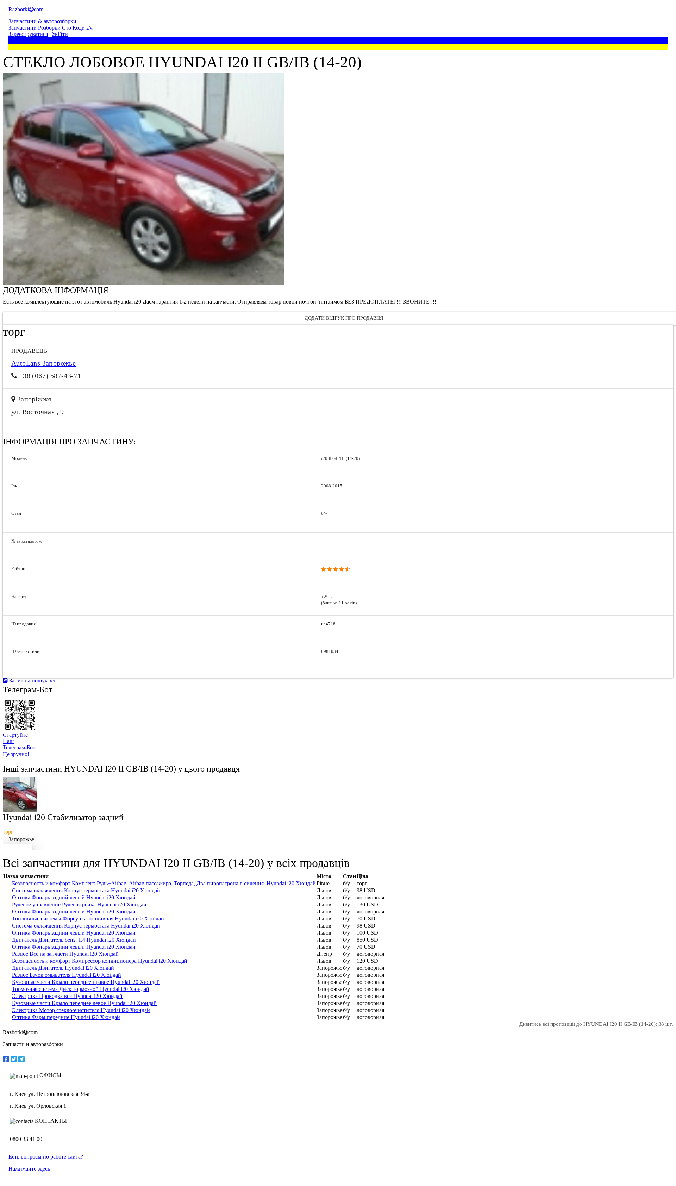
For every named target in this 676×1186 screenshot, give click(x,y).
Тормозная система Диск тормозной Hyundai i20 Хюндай (80, 989)
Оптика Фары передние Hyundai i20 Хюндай (66, 1017)
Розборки (49, 28)
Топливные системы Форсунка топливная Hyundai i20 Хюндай (88, 919)
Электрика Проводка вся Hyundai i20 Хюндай (67, 996)
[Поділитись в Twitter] (14, 1059)
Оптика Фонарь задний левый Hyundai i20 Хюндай (74, 897)
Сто (66, 28)
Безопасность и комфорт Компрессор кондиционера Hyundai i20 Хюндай (99, 961)
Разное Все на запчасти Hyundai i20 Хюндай (65, 954)
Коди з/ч (83, 28)
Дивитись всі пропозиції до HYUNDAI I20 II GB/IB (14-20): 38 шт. (596, 1024)
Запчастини (22, 28)
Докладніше (17, 847)
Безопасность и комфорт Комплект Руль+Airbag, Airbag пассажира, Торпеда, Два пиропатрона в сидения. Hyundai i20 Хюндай (164, 883)
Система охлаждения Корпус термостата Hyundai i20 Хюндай (86, 890)
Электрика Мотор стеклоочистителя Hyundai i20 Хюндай (81, 1010)
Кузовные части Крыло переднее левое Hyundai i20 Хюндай (84, 1003)
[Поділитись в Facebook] (6, 1059)
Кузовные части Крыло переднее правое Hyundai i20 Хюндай (86, 982)
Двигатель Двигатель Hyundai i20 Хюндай (63, 968)
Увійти (60, 34)
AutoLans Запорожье (43, 363)
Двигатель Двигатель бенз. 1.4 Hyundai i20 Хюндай (74, 940)
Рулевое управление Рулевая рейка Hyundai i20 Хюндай (79, 904)
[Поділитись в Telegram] (21, 1059)
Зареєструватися (28, 34)
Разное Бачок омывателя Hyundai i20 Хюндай (66, 975)
